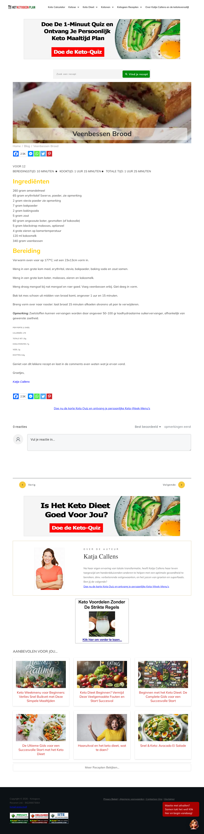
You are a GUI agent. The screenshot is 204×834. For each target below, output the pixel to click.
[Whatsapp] (37, 153)
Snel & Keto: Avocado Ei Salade (163, 746)
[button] (194, 824)
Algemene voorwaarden (132, 799)
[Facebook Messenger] (30, 153)
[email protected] (18, 806)
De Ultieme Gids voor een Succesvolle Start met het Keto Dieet (40, 750)
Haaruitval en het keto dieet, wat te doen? (102, 748)
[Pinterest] (49, 153)
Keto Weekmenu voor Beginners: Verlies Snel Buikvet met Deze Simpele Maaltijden (41, 696)
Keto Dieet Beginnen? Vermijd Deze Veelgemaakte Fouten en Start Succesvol (102, 696)
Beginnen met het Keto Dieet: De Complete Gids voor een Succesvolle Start (163, 696)
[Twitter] (43, 153)
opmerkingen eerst (177, 427)
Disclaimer (169, 799)
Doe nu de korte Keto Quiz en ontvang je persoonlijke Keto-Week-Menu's (102, 408)
